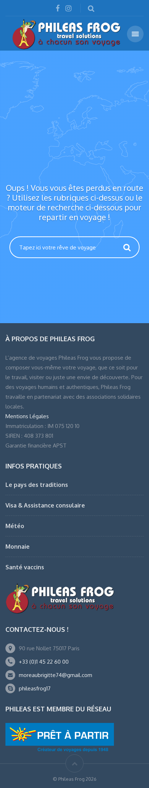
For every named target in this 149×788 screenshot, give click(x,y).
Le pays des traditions (36, 484)
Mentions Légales (27, 416)
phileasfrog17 (35, 688)
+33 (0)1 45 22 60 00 (44, 661)
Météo (14, 526)
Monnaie (17, 546)
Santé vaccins (24, 567)
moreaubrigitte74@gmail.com (55, 675)
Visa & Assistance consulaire (45, 505)
